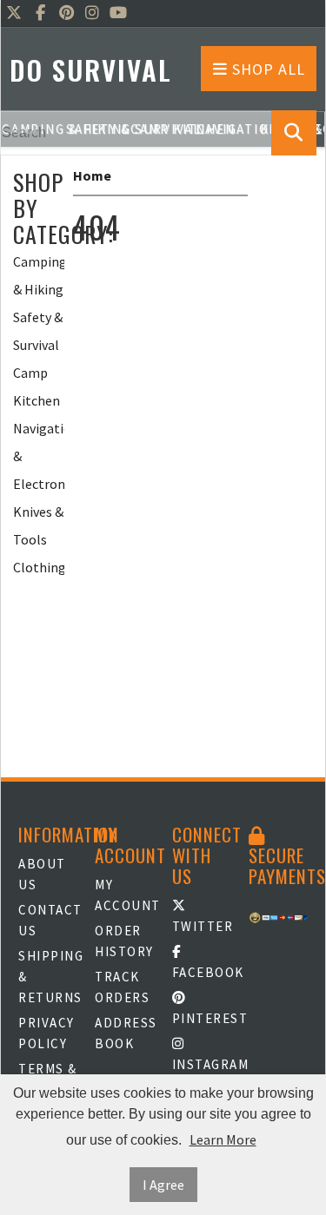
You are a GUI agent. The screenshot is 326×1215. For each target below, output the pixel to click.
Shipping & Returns (47, 977)
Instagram (201, 1064)
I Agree (163, 1184)
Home (92, 175)
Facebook (201, 972)
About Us (42, 874)
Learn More (223, 1139)
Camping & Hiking (38, 275)
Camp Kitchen (36, 386)
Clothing (38, 567)
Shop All (266, 69)
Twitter (201, 926)
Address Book (124, 1033)
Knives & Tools (38, 525)
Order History (124, 941)
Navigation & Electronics (38, 455)
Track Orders (122, 987)
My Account (124, 895)
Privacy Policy (46, 1033)
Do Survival (91, 69)
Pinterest (201, 1018)
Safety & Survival (38, 330)
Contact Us (47, 920)
